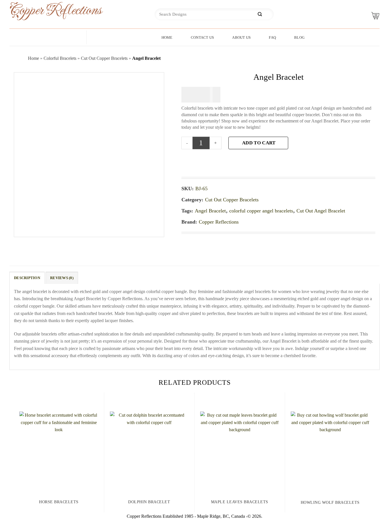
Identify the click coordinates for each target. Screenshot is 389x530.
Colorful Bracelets (60, 58)
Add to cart (258, 143)
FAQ (272, 37)
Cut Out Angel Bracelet (320, 211)
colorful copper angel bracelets (261, 211)
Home (167, 37)
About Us (241, 37)
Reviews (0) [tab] (61, 278)
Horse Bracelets (59, 502)
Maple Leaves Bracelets (239, 502)
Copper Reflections (46, 10)
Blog (299, 37)
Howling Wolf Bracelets (330, 502)
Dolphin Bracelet (149, 502)
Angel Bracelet (210, 211)
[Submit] (259, 14)
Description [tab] (27, 278)
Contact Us (202, 37)
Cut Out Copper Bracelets (104, 58)
